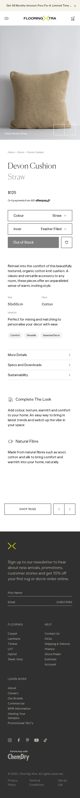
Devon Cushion (35, 152)
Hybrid (12, 654)
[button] (59, 129)
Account (50, 664)
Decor (21, 152)
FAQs (48, 638)
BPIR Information (19, 708)
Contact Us (52, 633)
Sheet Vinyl (15, 659)
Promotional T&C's (20, 723)
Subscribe (64, 602)
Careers (13, 693)
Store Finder (53, 654)
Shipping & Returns (57, 644)
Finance (50, 649)
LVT (10, 649)
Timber (13, 644)
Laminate (14, 638)
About (12, 688)
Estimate (51, 659)
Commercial (16, 703)
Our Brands (15, 698)
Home (11, 152)
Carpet (12, 633)
